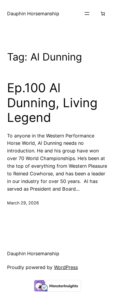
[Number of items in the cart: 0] (103, 14)
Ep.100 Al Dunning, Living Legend (52, 102)
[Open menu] (87, 13)
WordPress (66, 267)
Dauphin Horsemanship (33, 13)
